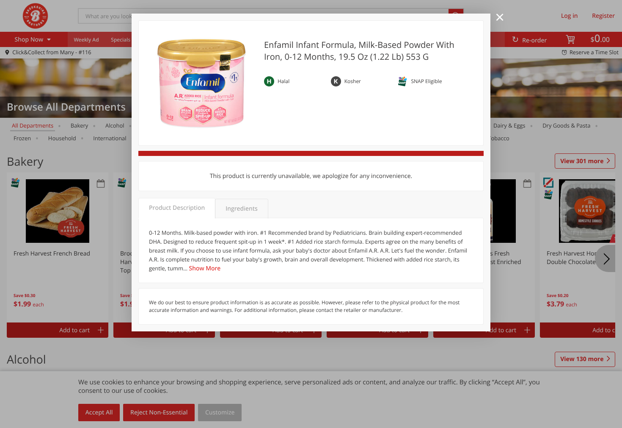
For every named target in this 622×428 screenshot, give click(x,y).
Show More (204, 268)
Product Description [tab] (177, 208)
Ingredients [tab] (241, 209)
